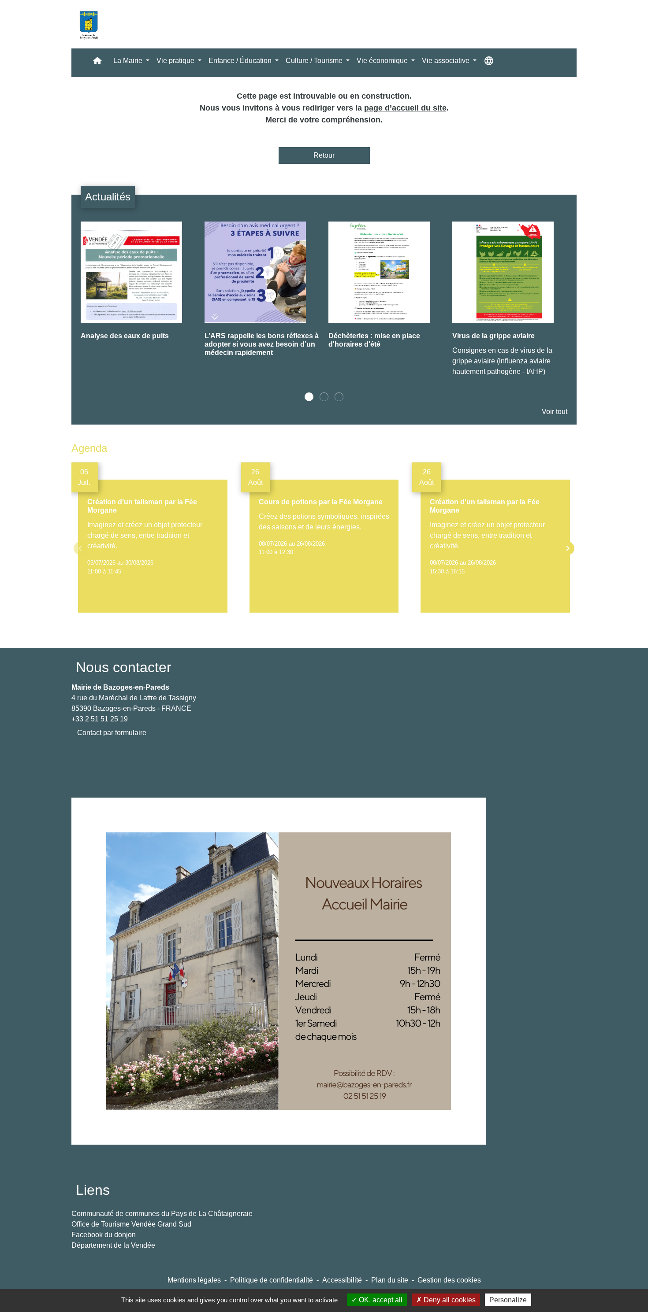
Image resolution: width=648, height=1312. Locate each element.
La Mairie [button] (128, 60)
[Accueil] (88, 24)
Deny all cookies (449, 1300)
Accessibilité (342, 1280)
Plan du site (389, 1280)
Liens (93, 1190)
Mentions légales (194, 1280)
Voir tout (554, 411)
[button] (97, 63)
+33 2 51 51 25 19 (99, 719)
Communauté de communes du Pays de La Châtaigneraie (162, 1213)
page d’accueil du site (405, 107)
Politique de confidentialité (271, 1280)
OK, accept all (379, 1300)
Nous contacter (123, 667)
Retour (324, 155)
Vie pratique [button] (176, 60)
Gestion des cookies (449, 1280)
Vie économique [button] (383, 60)
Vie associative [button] (446, 60)
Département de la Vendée (113, 1245)
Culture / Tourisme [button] (315, 60)
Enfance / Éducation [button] (241, 60)
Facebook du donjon (103, 1234)
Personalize (508, 1300)
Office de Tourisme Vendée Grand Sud (131, 1224)
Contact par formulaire (111, 732)
